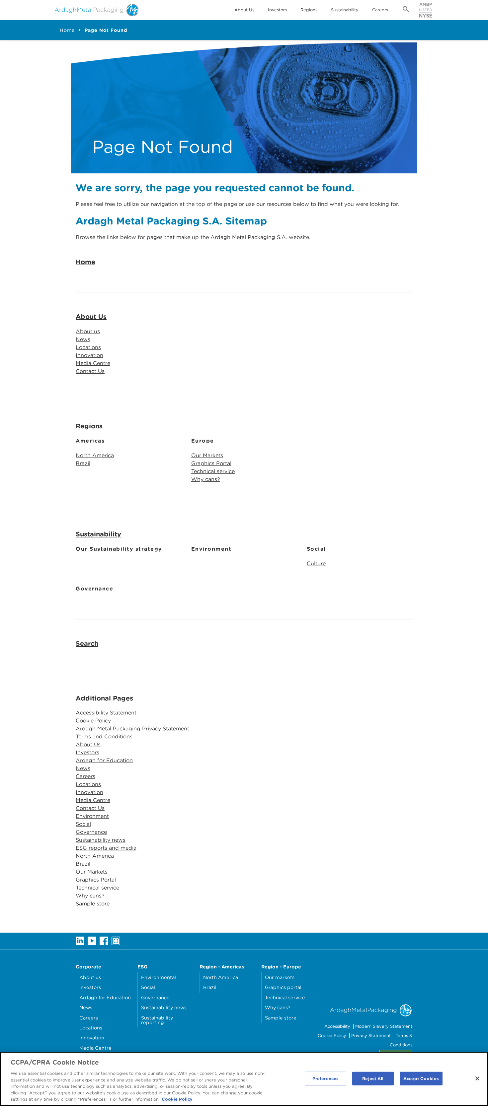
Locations (88, 347)
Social (316, 549)
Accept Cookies (421, 1078)
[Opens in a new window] (80, 940)
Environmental (158, 977)
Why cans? (205, 479)
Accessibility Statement (106, 712)
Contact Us (90, 371)
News (83, 339)
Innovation (89, 355)
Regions (308, 9)
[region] (244, 1079)
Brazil (83, 463)
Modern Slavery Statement (383, 1026)
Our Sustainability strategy (119, 549)
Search (87, 643)
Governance (94, 588)
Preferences (325, 1078)
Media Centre (93, 363)
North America (95, 455)
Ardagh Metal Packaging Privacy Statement (132, 728)
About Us (244, 9)
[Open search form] (405, 10)
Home (67, 30)
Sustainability (345, 9)
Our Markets (207, 455)
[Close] (477, 1078)
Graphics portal (283, 987)
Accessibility (337, 1026)
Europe (202, 441)
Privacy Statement (371, 1035)
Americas (90, 441)
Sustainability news (100, 840)
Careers (380, 9)
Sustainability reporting (157, 1020)
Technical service (213, 471)
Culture (316, 563)
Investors (277, 9)
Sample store (93, 903)
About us (88, 331)
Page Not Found (106, 30)
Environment (211, 549)
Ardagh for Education (104, 760)
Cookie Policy (93, 720)
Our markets (279, 977)
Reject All (372, 1078)
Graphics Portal (211, 463)
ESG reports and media (106, 848)
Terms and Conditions (104, 736)
